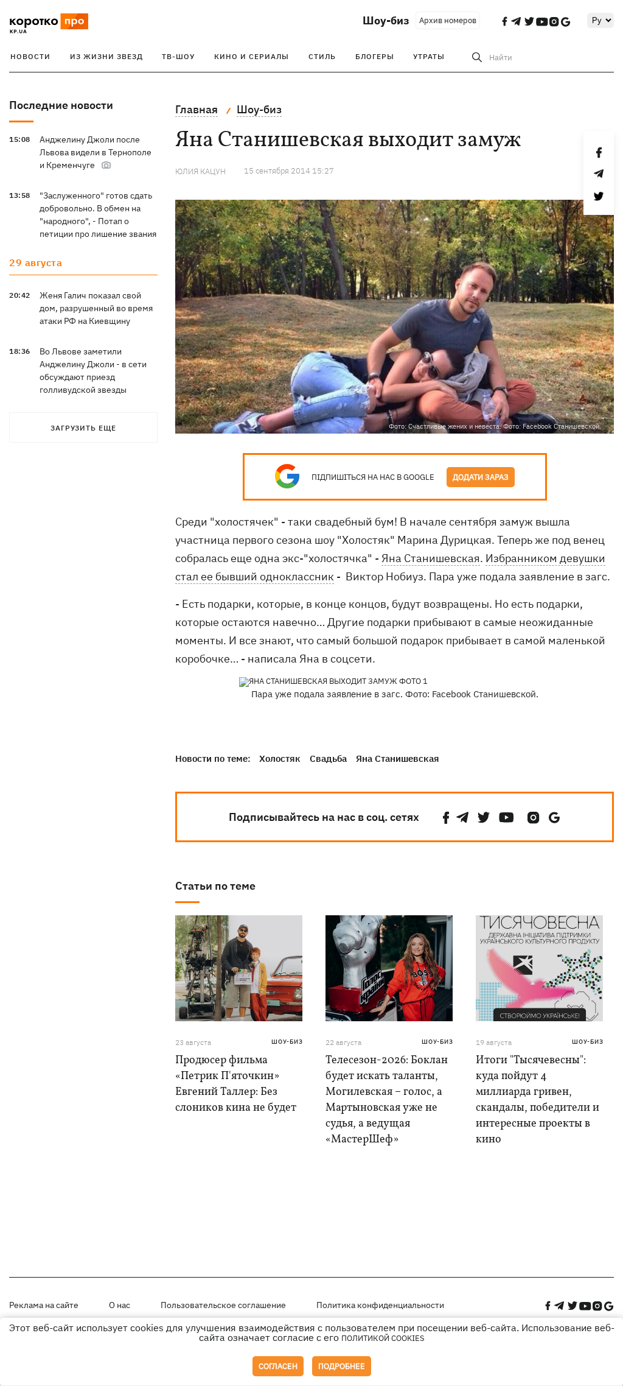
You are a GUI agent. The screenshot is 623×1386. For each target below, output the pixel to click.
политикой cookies (383, 1338)
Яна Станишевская (430, 558)
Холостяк (280, 758)
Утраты (429, 56)
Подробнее (341, 1366)
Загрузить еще (83, 427)
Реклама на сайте (43, 1305)
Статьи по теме (215, 886)
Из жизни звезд (106, 56)
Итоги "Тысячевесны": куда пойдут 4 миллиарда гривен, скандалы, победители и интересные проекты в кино (537, 1100)
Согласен (278, 1366)
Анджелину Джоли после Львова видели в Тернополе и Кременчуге (95, 152)
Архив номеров (447, 20)
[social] (446, 817)
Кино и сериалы (251, 56)
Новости (30, 56)
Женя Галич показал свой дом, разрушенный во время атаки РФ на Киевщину (96, 308)
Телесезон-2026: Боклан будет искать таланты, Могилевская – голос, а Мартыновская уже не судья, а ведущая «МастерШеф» (386, 1100)
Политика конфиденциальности (380, 1305)
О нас (119, 1305)
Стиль (322, 56)
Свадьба (328, 758)
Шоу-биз (386, 20)
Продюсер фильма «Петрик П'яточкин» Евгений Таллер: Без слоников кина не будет (235, 1084)
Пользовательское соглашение (223, 1305)
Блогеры (374, 56)
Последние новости (61, 105)
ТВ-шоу (178, 56)
